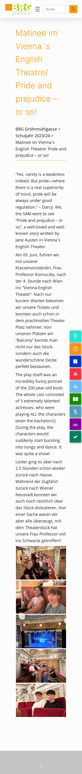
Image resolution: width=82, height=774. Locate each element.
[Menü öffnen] (37, 9)
